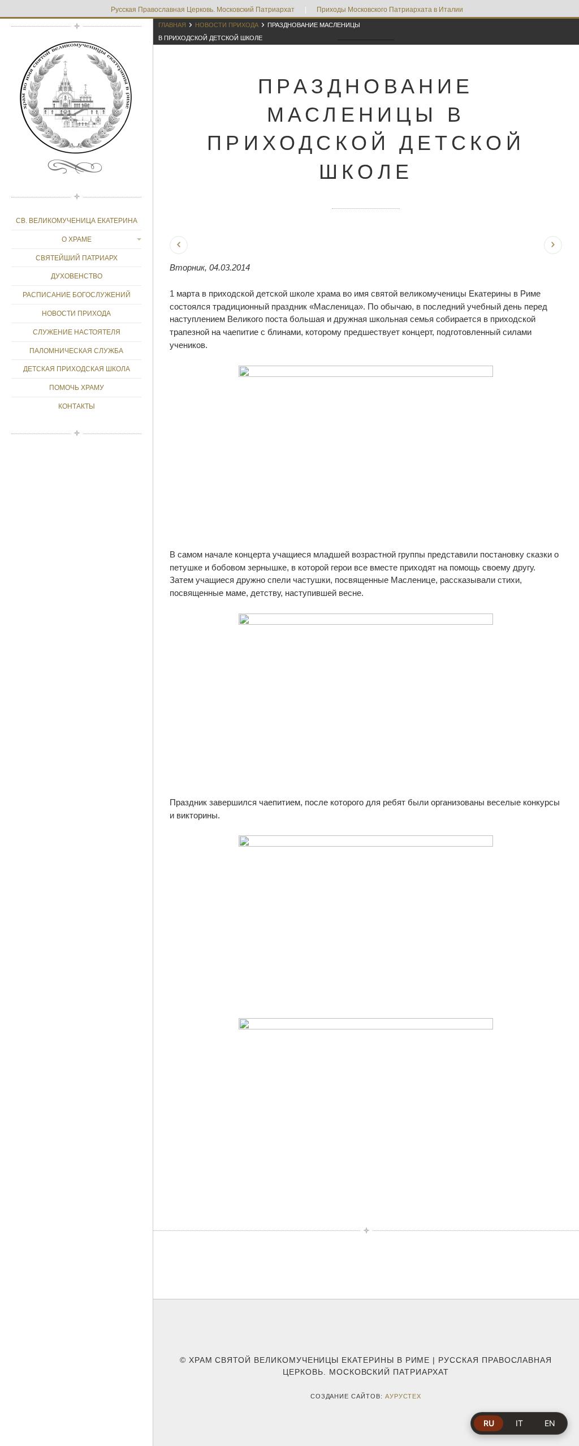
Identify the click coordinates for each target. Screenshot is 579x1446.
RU (488, 1423)
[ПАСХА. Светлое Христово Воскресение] (553, 245)
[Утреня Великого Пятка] (179, 245)
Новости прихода (226, 25)
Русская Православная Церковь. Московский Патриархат (203, 10)
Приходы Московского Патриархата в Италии (390, 10)
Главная (172, 25)
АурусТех (403, 1396)
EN (550, 1423)
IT (519, 1423)
